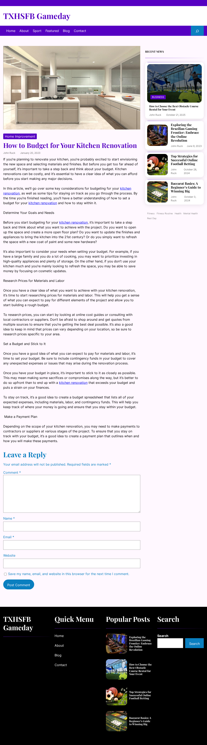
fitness (151, 213)
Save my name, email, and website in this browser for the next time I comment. (68, 574)
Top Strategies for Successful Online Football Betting (184, 160)
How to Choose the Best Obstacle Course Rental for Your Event (174, 108)
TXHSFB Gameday (36, 16)
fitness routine (165, 213)
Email (8, 537)
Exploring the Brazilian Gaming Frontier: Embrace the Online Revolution (185, 132)
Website (9, 555)
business (158, 97)
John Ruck (9, 152)
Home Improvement (20, 136)
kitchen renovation (43, 203)
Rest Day (151, 218)
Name (9, 518)
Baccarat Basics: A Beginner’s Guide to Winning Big (186, 187)
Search (162, 636)
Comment (12, 472)
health (178, 213)
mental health (190, 213)
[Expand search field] (197, 31)
